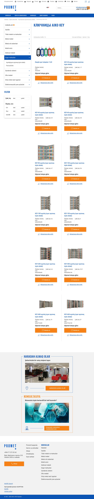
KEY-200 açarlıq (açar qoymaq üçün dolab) (45, 265)
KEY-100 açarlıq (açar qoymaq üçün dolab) (74, 164)
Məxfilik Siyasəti (8, 483)
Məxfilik (6, 489)
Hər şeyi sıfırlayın (77, 37)
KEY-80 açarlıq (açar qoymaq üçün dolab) (44, 164)
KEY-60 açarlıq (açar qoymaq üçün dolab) (73, 114)
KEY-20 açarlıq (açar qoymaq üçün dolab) (73, 63)
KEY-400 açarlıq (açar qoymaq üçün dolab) (45, 316)
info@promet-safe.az (83, 7)
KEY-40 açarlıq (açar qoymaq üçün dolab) (44, 114)
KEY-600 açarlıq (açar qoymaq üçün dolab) (74, 316)
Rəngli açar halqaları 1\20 (43, 62)
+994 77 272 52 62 (82, 9)
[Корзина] (86, 1)
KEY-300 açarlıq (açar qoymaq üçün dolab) (74, 265)
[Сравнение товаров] (89, 1)
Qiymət (85, 37)
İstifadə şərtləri (8, 491)
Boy (88, 37)
